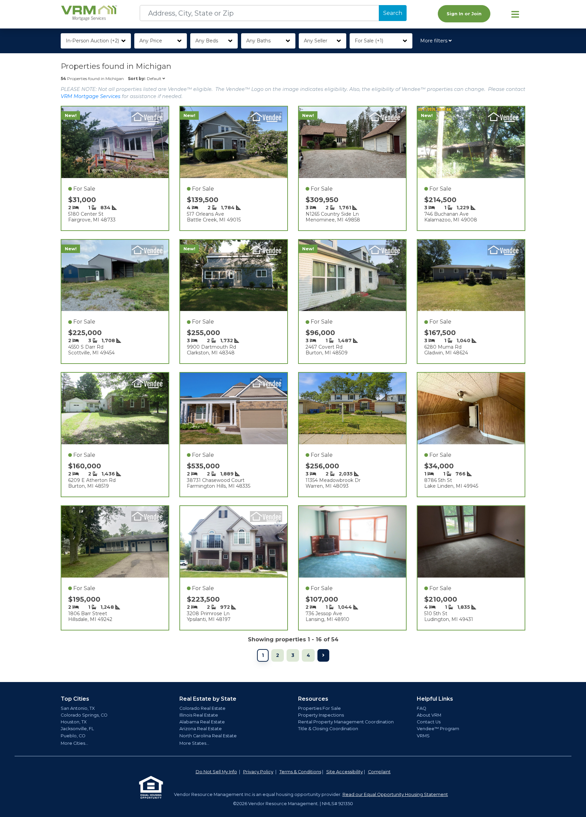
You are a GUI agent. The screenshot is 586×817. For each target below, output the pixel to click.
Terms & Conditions (300, 771)
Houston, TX (73, 721)
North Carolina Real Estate (208, 735)
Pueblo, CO (73, 735)
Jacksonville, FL (77, 728)
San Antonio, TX (78, 708)
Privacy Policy (258, 771)
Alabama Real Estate (202, 721)
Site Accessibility (344, 771)
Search (392, 13)
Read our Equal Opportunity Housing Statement (395, 794)
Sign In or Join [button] (464, 13)
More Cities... (74, 743)
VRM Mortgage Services (90, 96)
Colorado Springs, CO (84, 715)
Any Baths (258, 41)
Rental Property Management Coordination (346, 721)
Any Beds (206, 41)
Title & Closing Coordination (328, 728)
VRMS (423, 735)
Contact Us (429, 721)
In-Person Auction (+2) (92, 41)
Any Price (150, 41)
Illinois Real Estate (198, 715)
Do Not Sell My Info (216, 771)
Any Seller (315, 41)
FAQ (421, 708)
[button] (437, 41)
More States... (194, 743)
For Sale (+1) (369, 41)
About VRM (429, 715)
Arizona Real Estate (200, 728)
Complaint (379, 771)
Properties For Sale (319, 708)
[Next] (323, 655)
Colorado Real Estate (202, 708)
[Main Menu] (515, 14)
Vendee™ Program (438, 728)
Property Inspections (321, 715)
